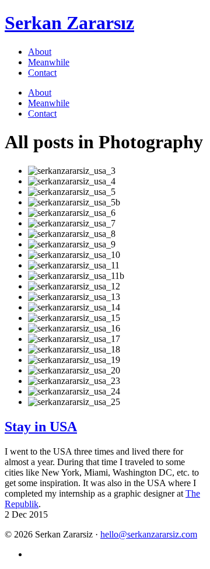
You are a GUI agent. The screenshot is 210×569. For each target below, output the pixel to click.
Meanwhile (48, 62)
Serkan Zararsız (69, 22)
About (39, 52)
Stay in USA (41, 426)
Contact (42, 73)
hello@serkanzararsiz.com (148, 534)
